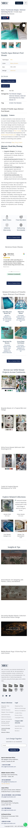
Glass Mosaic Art (21, 515)
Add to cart (5, 86)
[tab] (4, 116)
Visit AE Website (5, 783)
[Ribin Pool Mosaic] (21, 303)
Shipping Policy (19, 706)
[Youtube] (6, 695)
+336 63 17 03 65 (5, 821)
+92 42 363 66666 (6, 795)
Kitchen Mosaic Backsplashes (5, 722)
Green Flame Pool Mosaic (20, 342)
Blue (13, 142)
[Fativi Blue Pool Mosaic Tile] (7, 303)
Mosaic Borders (5, 725)
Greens (16, 63)
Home (3, 10)
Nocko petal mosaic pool (8, 135)
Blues (11, 63)
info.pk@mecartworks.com (8, 797)
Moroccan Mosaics (6, 719)
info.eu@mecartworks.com (8, 810)
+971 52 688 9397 (6, 780)
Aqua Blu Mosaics (20, 726)
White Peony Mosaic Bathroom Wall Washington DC (12, 448)
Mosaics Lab (18, 728)
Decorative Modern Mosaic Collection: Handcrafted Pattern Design (13, 616)
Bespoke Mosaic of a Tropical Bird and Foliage (13, 409)
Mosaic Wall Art (7, 515)
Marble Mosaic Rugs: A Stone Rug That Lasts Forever (13, 652)
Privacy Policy (18, 715)
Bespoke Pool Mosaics (5, 706)
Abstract (13, 70)
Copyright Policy (19, 717)
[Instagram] (2, 695)
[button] (23, 25)
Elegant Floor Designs (7, 712)
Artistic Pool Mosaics (15, 103)
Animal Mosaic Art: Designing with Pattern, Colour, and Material (12, 580)
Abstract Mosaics (14, 96)
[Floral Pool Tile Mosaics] (7, 333)
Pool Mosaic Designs (12, 10)
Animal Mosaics (5, 714)
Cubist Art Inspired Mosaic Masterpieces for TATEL (9, 487)
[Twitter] (9, 695)
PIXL (11, 59)
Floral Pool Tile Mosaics (7, 342)
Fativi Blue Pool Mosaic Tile (7, 312)
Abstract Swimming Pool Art (7, 317)
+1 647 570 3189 (6, 765)
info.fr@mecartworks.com (8, 823)
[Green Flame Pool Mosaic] (21, 333)
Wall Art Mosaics (5, 710)
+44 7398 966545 (6, 808)
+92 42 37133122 (16, 795)
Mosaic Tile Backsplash (20, 536)
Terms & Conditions (20, 710)
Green (20, 142)
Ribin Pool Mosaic (21, 312)
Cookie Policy (18, 713)
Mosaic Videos (5, 732)
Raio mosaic (17, 131)
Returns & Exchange (20, 708)
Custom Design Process (5, 729)
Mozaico (17, 731)
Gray (16, 142)
